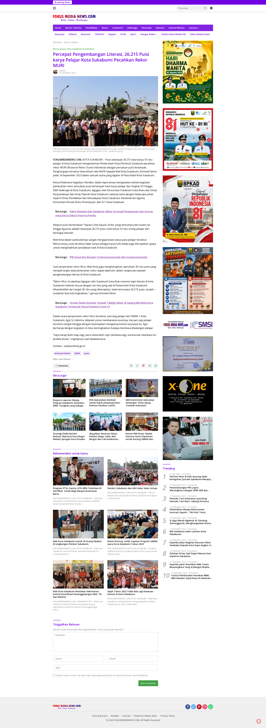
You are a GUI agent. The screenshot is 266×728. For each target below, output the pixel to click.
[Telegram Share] (149, 365)
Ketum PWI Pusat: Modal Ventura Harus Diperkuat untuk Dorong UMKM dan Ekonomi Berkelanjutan (139, 436)
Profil (123, 34)
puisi (86, 353)
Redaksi (62, 70)
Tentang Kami (99, 715)
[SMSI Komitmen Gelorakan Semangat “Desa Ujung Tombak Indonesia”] (142, 388)
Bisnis (105, 27)
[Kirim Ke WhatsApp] (155, 365)
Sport (133, 34)
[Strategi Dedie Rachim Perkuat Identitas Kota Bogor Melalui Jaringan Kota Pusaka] (69, 421)
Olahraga (132, 27)
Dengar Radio (148, 34)
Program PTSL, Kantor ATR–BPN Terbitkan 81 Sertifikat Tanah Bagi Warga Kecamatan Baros (77, 491)
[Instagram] (204, 707)
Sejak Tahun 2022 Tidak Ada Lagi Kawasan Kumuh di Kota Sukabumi (130, 593)
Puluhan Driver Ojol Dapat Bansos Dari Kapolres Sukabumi (190, 555)
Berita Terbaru (73, 27)
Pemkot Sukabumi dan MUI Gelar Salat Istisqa (132, 488)
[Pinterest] (199, 707)
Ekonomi (85, 34)
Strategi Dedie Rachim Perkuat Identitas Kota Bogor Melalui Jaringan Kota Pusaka (69, 436)
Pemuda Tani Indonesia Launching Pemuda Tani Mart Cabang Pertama (189, 500)
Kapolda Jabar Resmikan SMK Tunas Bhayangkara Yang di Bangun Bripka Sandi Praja (189, 566)
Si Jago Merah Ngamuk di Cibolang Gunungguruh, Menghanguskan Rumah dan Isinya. (191, 522)
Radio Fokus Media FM (174, 34)
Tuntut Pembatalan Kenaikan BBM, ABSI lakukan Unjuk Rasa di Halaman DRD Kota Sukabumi (191, 577)
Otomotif (117, 27)
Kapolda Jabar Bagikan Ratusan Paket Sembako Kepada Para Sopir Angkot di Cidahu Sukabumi (190, 544)
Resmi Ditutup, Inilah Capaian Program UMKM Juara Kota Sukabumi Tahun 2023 (132, 542)
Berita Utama (59, 49)
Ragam (112, 34)
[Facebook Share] (131, 365)
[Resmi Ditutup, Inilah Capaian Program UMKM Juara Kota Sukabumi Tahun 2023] (132, 524)
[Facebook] (187, 707)
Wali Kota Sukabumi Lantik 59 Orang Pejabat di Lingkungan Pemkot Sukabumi (77, 542)
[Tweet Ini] (137, 365)
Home (58, 27)
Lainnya (193, 27)
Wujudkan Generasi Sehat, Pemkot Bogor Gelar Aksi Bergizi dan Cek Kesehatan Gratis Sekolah (103, 436)
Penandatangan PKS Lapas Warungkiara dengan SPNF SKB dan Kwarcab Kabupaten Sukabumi (189, 489)
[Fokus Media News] (74, 17)
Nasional (59, 34)
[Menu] (55, 8)
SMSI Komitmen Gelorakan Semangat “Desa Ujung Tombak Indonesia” (140, 403)
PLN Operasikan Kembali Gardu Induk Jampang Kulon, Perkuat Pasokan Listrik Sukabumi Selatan (104, 403)
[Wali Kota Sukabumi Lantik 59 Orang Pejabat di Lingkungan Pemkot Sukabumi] (78, 524)
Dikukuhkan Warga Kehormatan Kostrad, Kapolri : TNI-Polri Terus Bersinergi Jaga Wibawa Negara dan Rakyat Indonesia (189, 511)
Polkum (73, 34)
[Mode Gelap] (211, 8)
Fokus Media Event (200, 34)
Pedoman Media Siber (145, 715)
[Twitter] (193, 707)
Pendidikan (92, 27)
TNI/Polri (99, 34)
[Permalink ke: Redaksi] (55, 71)
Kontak (126, 715)
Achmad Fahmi (62, 353)
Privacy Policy (168, 715)
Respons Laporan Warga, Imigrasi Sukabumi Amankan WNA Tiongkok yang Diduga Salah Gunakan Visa (68, 403)
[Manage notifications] (258, 721)
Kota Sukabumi (74, 49)
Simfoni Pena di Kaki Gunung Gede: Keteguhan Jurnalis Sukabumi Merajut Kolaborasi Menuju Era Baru (190, 478)
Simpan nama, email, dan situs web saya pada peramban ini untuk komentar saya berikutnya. (102, 675)
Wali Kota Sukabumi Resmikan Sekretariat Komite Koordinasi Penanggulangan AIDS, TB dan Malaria (77, 594)
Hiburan (160, 27)
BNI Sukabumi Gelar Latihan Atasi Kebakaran (188, 533)
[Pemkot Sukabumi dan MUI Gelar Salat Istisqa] (132, 471)
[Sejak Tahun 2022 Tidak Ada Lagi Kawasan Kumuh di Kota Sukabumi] (132, 574)
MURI (77, 353)
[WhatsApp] (210, 707)
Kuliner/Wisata (177, 27)
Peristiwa (146, 27)
